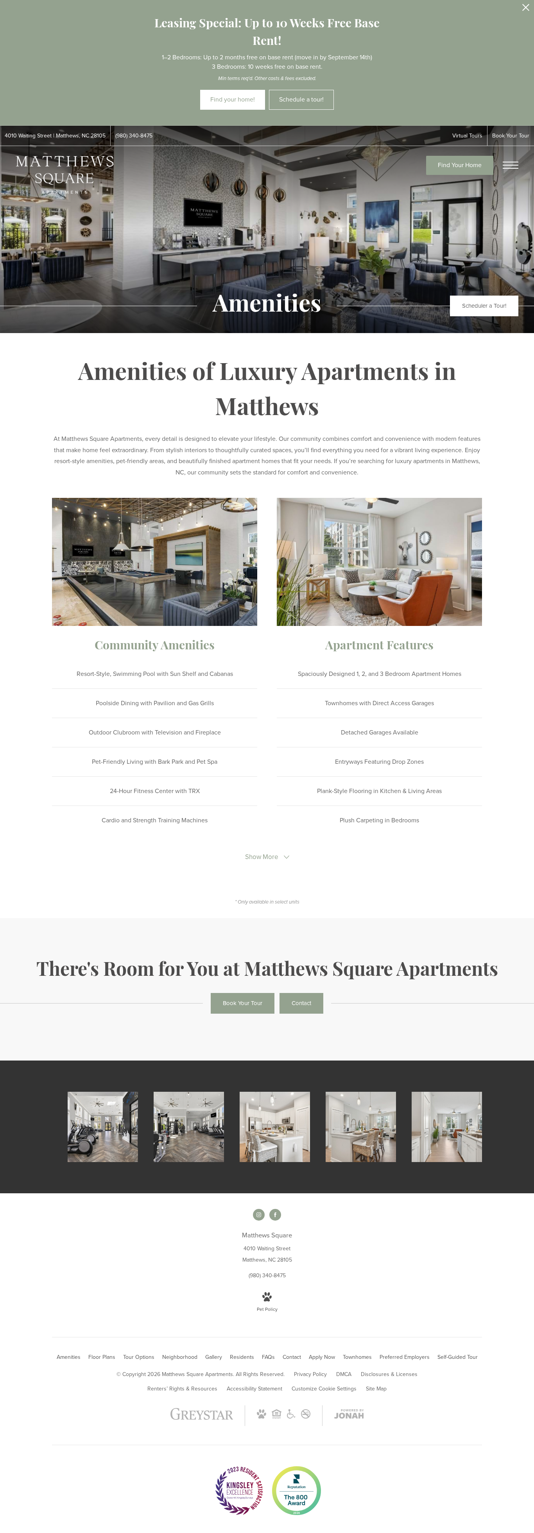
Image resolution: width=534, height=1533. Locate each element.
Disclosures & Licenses (389, 1374)
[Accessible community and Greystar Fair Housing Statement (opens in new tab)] (291, 1417)
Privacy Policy (310, 1374)
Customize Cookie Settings (324, 1388)
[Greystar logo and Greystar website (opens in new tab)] (201, 1418)
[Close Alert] (526, 9)
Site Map (376, 1388)
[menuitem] (68, 1357)
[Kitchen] (275, 1127)
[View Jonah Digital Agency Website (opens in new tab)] (349, 1415)
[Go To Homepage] (64, 175)
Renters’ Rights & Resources (182, 1388)
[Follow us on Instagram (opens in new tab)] (259, 1215)
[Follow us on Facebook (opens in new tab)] (275, 1215)
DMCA (343, 1374)
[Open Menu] (510, 165)
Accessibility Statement (254, 1388)
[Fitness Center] (103, 1127)
